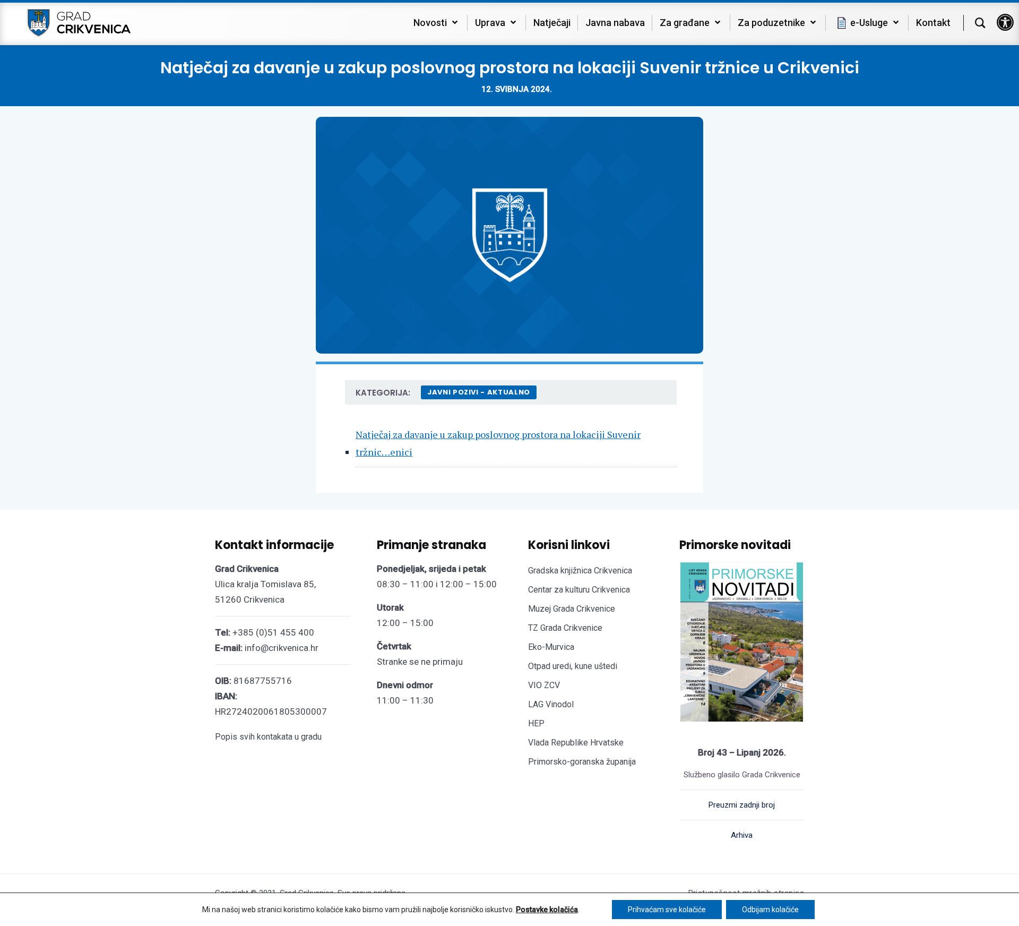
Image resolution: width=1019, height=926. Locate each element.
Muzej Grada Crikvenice (571, 609)
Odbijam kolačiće (770, 909)
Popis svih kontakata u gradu (268, 737)
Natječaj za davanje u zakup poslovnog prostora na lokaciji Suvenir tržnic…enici (498, 443)
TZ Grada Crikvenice (565, 628)
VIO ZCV (544, 685)
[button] (1005, 22)
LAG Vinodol (551, 704)
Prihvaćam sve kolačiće (667, 909)
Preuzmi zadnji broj (742, 805)
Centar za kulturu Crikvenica (579, 590)
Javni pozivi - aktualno (478, 392)
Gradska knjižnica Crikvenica (580, 570)
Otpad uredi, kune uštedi (572, 666)
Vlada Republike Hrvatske (576, 743)
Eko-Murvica (551, 647)
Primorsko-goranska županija (582, 762)
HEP (536, 723)
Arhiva (742, 835)
